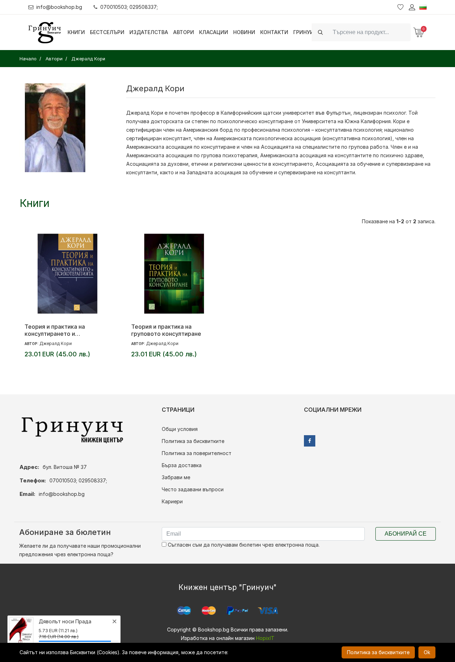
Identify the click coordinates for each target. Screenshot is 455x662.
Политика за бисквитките (193, 441)
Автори (183, 32)
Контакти (274, 32)
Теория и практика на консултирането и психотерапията (55, 330)
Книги (76, 32)
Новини (244, 32)
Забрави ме (176, 477)
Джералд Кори (55, 343)
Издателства (148, 32)
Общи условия (180, 429)
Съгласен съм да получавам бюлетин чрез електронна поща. (243, 545)
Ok (427, 652)
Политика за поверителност (196, 453)
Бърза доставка (182, 465)
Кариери (172, 501)
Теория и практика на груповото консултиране (166, 330)
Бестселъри (107, 32)
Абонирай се (406, 534)
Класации (213, 32)
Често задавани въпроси (193, 489)
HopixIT (265, 638)
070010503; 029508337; (129, 7)
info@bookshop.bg (59, 7)
